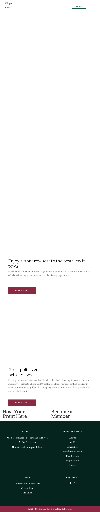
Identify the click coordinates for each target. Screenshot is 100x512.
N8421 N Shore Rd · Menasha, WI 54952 (28, 438)
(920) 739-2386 (28, 442)
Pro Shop (27, 493)
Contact (72, 465)
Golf (72, 442)
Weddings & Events (72, 451)
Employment (72, 460)
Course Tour (27, 488)
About (72, 438)
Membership (72, 456)
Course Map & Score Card (27, 483)
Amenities (72, 447)
